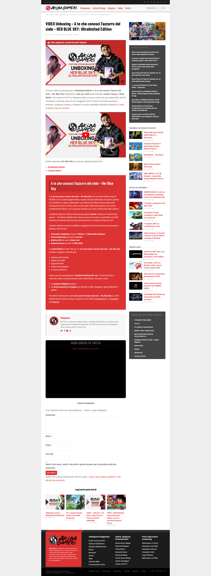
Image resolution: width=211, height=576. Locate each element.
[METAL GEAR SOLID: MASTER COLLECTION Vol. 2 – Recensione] (135, 138)
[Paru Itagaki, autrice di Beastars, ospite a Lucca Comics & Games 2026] (135, 268)
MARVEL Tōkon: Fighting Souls (144, 330)
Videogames (85, 8)
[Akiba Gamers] (62, 10)
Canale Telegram (147, 555)
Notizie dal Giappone (122, 546)
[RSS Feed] (145, 2)
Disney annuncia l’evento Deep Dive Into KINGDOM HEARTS (153, 285)
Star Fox (137, 323)
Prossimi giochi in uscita (97, 565)
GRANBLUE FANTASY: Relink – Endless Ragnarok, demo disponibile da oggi (146, 94)
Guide (90, 559)
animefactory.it (101, 299)
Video (56, 14)
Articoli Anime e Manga (123, 558)
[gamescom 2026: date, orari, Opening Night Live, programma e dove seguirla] (135, 257)
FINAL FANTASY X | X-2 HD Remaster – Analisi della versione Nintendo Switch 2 (154, 176)
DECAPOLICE (138, 353)
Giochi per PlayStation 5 (97, 544)
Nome (48, 436)
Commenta (50, 415)
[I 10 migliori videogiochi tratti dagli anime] (135, 208)
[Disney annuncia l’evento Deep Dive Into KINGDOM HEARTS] (135, 289)
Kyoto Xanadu (138, 345)
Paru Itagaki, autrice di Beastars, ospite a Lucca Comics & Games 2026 (153, 265)
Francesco (135, 58)
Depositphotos (65, 571)
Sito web (49, 454)
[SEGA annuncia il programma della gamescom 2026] (135, 279)
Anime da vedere (91, 2)
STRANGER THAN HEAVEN (142, 320)
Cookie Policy (117, 571)
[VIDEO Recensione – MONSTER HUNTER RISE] (55, 508)
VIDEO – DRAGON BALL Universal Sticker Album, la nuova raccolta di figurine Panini (116, 518)
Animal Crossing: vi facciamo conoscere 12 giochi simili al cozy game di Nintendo (154, 235)
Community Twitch (148, 552)
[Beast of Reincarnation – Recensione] (135, 169)
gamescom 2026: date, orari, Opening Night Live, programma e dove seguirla (154, 254)
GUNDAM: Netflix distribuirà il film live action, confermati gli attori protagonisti (145, 67)
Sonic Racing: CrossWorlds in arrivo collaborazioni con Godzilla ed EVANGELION (144, 108)
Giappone (112, 8)
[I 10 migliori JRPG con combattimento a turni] (135, 229)
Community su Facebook (150, 546)
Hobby (120, 8)
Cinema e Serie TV (121, 564)
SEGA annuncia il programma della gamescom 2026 (154, 275)
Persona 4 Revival (140, 356)
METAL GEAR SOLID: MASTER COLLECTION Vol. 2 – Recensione (153, 135)
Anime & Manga (99, 8)
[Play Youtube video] (86, 134)
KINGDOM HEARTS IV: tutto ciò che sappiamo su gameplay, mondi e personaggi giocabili (154, 194)
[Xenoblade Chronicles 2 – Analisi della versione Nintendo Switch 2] (135, 149)
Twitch (128, 8)
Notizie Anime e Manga (122, 543)
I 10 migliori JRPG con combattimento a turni (152, 224)
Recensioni (92, 553)
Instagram (55, 302)
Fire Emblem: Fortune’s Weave (143, 327)
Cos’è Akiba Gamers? (52, 2)
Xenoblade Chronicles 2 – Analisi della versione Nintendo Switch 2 (153, 146)
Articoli (91, 556)
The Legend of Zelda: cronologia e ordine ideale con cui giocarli (153, 215)
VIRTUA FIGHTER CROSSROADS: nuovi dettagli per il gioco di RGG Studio (145, 116)
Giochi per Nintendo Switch (97, 547)
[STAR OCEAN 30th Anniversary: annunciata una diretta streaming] (135, 300)
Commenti (70, 34)
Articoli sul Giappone (122, 561)
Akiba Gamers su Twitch (150, 543)
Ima (133, 73)
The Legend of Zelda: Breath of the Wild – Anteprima (74, 515)
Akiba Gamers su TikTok (150, 558)
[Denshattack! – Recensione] (135, 160)
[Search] (163, 8)
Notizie (91, 550)
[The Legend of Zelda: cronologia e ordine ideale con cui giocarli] (135, 218)
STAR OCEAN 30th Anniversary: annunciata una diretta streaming (154, 297)
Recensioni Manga (121, 555)
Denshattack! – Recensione (153, 154)
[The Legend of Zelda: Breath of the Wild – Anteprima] (75, 508)
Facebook (114, 299)
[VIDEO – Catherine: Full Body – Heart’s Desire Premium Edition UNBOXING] (95, 508)
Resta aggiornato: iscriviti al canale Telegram (69, 42)
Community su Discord (149, 549)
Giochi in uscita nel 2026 (105, 2)
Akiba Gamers (50, 14)
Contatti (81, 2)
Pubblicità (127, 571)
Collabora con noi (94, 571)
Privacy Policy (106, 571)
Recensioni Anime (121, 552)
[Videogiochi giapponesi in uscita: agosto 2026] (147, 39)
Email (48, 445)
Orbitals (136, 349)
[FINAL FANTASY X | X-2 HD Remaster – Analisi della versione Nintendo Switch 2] (135, 179)
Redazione (73, 2)
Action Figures (120, 549)
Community (63, 2)
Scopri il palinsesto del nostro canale (86, 349)
